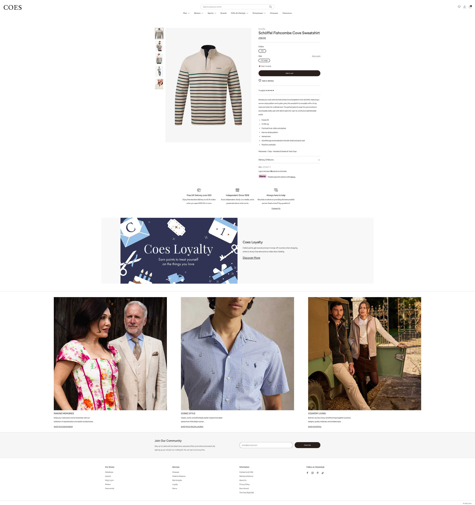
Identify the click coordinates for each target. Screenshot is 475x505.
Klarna (292, 177)
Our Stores (109, 467)
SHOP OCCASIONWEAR (63, 427)
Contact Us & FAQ (246, 472)
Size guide (316, 56)
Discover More (251, 257)
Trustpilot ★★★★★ (266, 90)
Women (197, 13)
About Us (242, 480)
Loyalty (175, 484)
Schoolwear (258, 13)
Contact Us (276, 208)
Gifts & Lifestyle (238, 13)
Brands (224, 13)
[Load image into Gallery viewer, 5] (159, 84)
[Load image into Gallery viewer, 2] (159, 46)
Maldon (108, 484)
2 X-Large (264, 60)
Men (185, 13)
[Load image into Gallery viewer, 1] (159, 33)
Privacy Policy (244, 484)
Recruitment (244, 488)
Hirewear (274, 13)
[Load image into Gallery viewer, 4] (159, 71)
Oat (262, 51)
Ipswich (108, 476)
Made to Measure (178, 476)
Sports (211, 13)
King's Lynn (109, 480)
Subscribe (307, 445)
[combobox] (237, 6)
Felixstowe (109, 472)
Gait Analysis (177, 480)
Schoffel (262, 29)
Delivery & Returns (246, 476)
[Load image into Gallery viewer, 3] (159, 58)
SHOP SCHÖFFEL (314, 427)
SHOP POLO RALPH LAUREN (192, 427)
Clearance (287, 13)
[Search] (270, 6)
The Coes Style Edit (246, 492)
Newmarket (109, 488)
